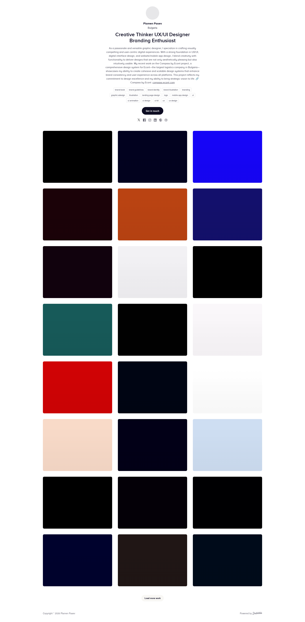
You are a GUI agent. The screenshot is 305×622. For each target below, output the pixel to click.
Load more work (153, 598)
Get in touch (152, 110)
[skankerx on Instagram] (149, 119)
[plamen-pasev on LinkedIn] (155, 119)
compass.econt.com (163, 82)
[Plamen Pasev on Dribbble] (166, 119)
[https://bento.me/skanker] (160, 119)
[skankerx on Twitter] (139, 119)
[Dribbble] (257, 613)
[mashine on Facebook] (144, 119)
